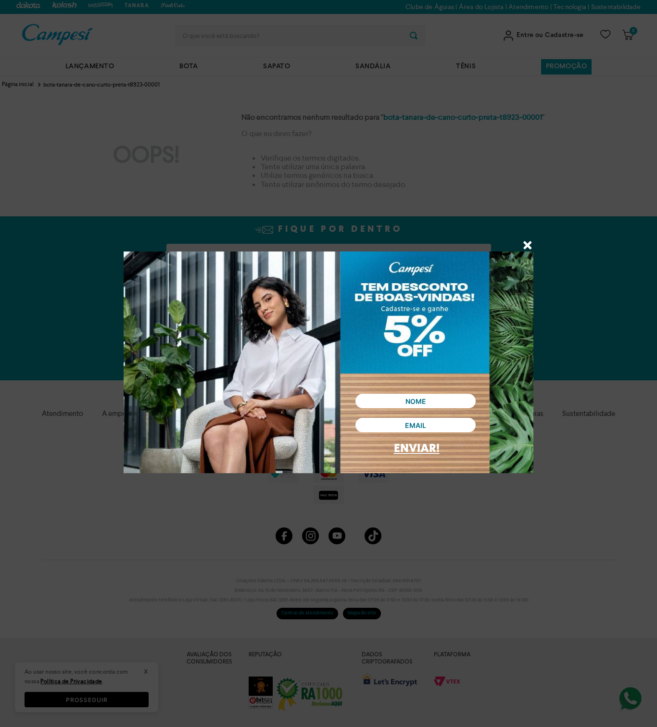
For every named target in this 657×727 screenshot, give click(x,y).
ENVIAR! (417, 448)
